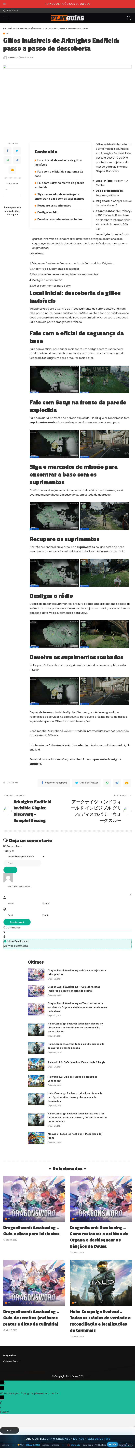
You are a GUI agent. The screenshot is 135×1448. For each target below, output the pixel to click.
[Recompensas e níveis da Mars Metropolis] (12, 195)
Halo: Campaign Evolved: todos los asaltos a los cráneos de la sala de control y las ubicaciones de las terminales (77, 1117)
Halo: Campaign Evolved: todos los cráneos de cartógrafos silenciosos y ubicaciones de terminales (75, 1097)
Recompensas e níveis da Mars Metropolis (12, 211)
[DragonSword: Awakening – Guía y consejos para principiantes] (36, 974)
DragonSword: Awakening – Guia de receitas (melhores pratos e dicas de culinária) (31, 1317)
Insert (10, 1430)
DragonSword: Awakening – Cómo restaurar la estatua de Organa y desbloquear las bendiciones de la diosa (77, 1007)
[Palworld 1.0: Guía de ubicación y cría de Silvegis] (36, 1064)
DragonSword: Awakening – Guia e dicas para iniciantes (31, 1230)
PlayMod (12, 57)
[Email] (12, 170)
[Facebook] (8, 151)
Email (45, 915)
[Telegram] (17, 160)
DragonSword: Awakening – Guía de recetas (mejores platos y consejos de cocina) (74, 989)
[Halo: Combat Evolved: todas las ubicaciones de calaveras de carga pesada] (36, 1048)
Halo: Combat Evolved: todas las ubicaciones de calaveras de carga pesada (76, 1046)
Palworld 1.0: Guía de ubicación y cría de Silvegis (76, 1062)
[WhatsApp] (8, 160)
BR (7, 33)
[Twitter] (17, 151)
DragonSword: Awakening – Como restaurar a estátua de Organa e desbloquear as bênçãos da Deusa (99, 1236)
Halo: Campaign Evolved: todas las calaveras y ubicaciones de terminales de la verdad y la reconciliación (75, 1027)
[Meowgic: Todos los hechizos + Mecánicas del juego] (36, 1138)
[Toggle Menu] (4, 4)
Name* (46, 903)
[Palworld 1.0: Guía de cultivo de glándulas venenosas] (36, 1081)
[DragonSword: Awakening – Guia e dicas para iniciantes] (34, 1199)
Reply (5, 1412)
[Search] (128, 18)
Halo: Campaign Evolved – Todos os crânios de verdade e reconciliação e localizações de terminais (100, 1320)
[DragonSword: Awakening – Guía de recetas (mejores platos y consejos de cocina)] (36, 991)
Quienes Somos (12, 1361)
